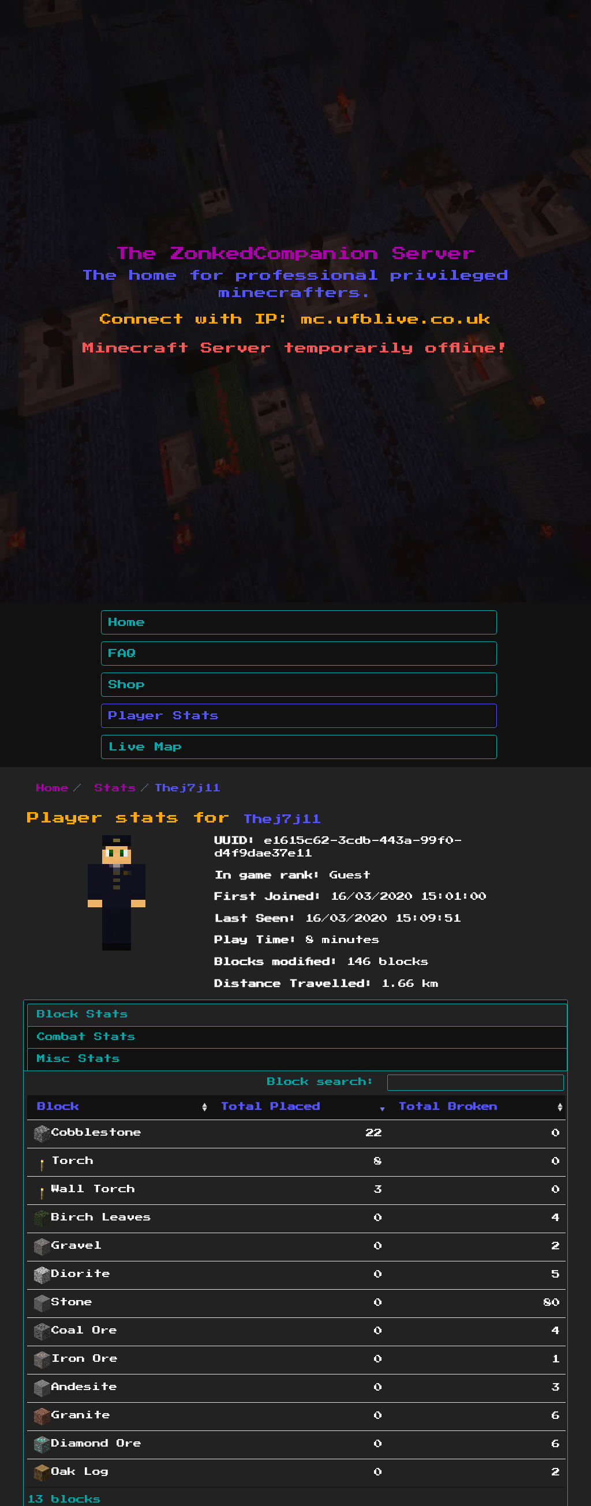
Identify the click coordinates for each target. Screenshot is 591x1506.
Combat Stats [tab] (86, 1037)
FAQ (122, 653)
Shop (127, 684)
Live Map (145, 747)
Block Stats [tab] (82, 1015)
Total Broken (448, 1107)
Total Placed (270, 1107)
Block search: (325, 1082)
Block (58, 1107)
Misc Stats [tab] (78, 1059)
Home (127, 622)
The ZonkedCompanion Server (295, 254)
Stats (115, 788)
